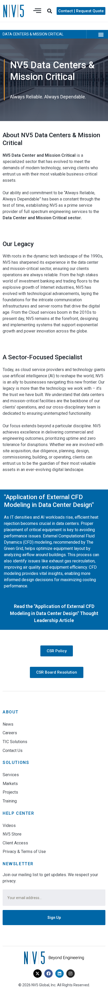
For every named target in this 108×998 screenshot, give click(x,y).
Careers (10, 732)
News (8, 724)
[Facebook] (48, 973)
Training (10, 801)
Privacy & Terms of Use (24, 851)
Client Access (15, 842)
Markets (10, 783)
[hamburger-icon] (37, 11)
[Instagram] (70, 973)
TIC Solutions (15, 741)
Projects (10, 792)
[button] (49, 11)
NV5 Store (12, 834)
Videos (9, 825)
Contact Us (13, 750)
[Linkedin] (59, 973)
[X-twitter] (37, 973)
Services (11, 774)
